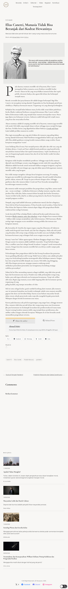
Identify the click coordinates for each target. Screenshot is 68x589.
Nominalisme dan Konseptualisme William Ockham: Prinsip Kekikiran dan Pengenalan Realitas (28, 558)
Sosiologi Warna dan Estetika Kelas (15, 528)
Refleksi (26, 37)
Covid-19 (9, 359)
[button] (63, 586)
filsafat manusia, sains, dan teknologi (24, 216)
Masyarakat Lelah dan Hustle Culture (16, 501)
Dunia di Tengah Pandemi (14, 375)
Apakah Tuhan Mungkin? (12, 472)
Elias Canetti (17, 359)
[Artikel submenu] (28, 2)
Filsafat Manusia (29, 359)
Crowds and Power (52, 128)
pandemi (38, 359)
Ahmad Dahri (16, 37)
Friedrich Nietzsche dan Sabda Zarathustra (47, 375)
